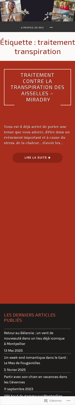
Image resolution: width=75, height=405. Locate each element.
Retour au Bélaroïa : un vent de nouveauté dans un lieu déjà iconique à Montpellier (34, 338)
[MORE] (52, 27)
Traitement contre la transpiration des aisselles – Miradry (38, 87)
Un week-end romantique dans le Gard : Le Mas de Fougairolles (35, 360)
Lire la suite (30, 159)
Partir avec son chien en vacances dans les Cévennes (35, 379)
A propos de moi (32, 27)
